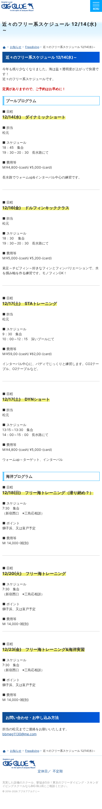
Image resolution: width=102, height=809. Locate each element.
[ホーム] (4, 47)
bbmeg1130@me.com (19, 734)
